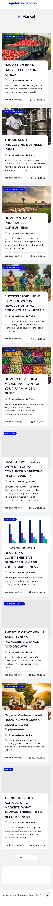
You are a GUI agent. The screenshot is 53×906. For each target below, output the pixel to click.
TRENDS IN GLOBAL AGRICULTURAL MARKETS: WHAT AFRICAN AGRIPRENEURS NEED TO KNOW (24, 807)
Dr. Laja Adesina (16, 80)
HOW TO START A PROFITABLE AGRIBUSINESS (18, 222)
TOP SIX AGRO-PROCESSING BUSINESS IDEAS (23, 144)
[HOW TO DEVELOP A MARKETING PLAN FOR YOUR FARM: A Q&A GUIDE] (26, 365)
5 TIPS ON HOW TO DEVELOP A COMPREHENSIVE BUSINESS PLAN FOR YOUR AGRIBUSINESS (21, 557)
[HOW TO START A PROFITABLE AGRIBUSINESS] (26, 204)
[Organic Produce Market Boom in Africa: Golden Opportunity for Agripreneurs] (26, 701)
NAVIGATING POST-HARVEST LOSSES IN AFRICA (20, 70)
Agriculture (10, 350)
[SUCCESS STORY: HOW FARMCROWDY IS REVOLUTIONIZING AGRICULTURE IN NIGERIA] (26, 282)
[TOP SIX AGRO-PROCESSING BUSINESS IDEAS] (26, 126)
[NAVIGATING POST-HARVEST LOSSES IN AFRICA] (26, 51)
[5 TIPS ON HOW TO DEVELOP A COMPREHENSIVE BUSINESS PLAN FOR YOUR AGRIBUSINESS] (26, 534)
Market (8, 769)
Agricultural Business (14, 37)
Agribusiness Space (23, 3)
